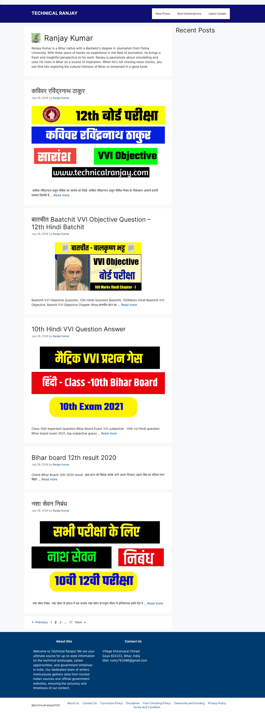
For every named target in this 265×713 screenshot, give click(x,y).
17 (71, 622)
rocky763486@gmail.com (128, 660)
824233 (116, 656)
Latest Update (217, 13)
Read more (61, 195)
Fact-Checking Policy (157, 703)
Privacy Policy (217, 703)
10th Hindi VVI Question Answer (79, 329)
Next (80, 622)
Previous (40, 622)
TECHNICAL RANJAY (55, 13)
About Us (73, 703)
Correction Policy (111, 703)
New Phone (163, 13)
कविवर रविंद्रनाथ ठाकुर (58, 91)
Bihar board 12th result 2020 (74, 457)
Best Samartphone (189, 13)
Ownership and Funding (189, 703)
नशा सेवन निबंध (49, 503)
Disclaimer (133, 703)
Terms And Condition (146, 707)
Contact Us (90, 703)
